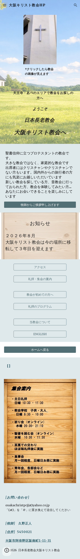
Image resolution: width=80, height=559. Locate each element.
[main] (40, 71)
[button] (4, 5)
